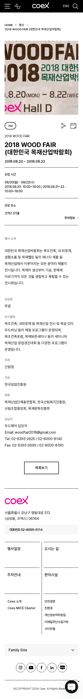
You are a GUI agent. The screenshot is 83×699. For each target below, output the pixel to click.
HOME (9, 25)
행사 (21, 25)
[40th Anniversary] (17, 6)
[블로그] (62, 667)
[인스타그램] (20, 667)
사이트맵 (49, 629)
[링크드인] (52, 667)
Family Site (18, 650)
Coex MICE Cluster (22, 608)
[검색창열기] (75, 6)
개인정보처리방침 (55, 615)
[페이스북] (41, 667)
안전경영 (49, 601)
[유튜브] (31, 667)
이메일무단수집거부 (56, 622)
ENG (66, 6)
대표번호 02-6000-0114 (26, 529)
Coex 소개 (14, 601)
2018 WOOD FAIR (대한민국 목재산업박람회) (33, 29)
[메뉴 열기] (7, 6)
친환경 (48, 608)
